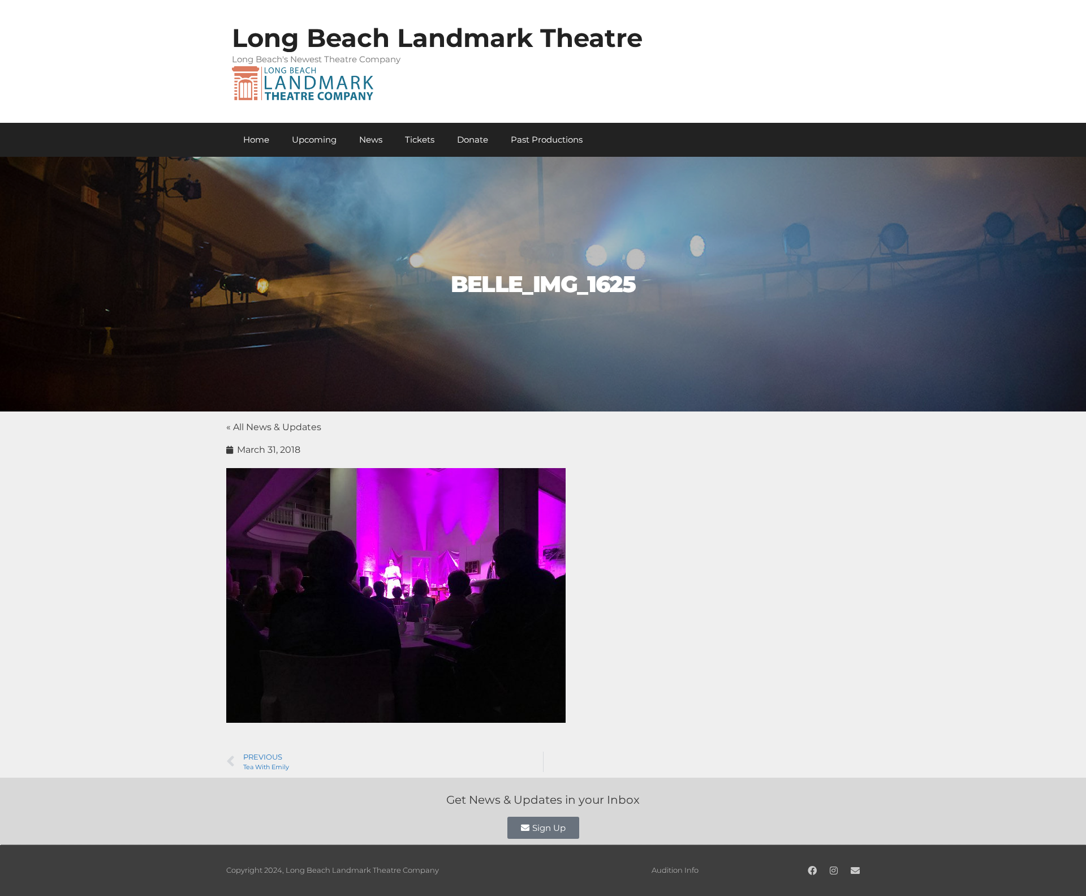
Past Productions (547, 139)
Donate (472, 139)
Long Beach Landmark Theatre (437, 37)
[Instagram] (833, 870)
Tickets (419, 139)
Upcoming (314, 139)
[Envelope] (855, 870)
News (370, 139)
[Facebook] (812, 870)
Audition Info (675, 869)
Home (256, 139)
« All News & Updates (273, 427)
